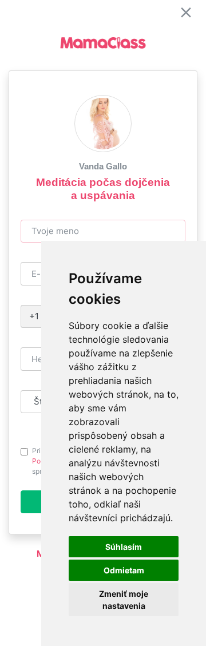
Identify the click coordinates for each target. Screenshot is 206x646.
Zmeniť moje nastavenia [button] (123, 600)
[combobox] (35, 317)
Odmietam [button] (124, 570)
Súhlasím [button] (123, 547)
